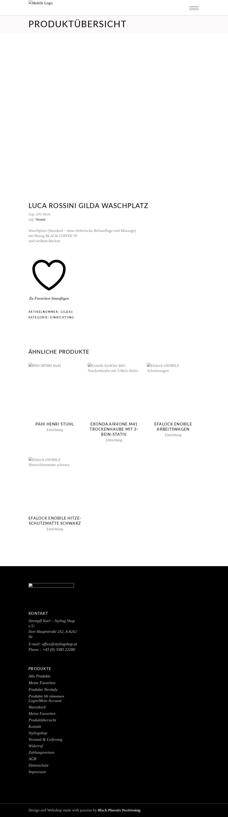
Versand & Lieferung (45, 739)
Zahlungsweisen (41, 752)
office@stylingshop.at (59, 644)
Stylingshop (37, 733)
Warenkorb (37, 707)
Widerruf (35, 746)
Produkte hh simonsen (46, 696)
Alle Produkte (39, 676)
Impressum (37, 772)
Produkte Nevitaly (42, 689)
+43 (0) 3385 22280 (58, 649)
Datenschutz (38, 765)
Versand (40, 219)
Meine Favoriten (41, 683)
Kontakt (34, 726)
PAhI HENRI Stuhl (54, 424)
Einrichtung (62, 317)
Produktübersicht (42, 720)
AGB (32, 759)
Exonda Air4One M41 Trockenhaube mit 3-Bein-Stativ (114, 429)
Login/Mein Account (44, 700)
